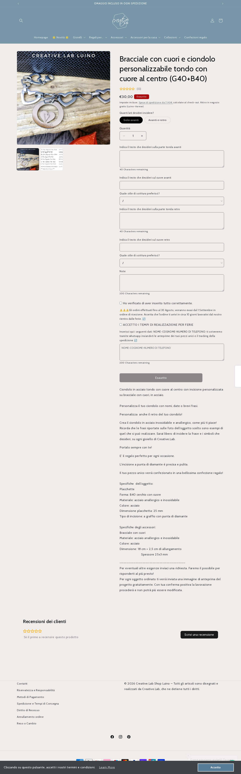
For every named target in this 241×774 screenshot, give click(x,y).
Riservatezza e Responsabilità (36, 690)
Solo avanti (133, 120)
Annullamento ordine (30, 717)
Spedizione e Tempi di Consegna (38, 703)
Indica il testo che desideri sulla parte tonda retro (150, 209)
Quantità (125, 128)
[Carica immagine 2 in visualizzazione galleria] (52, 159)
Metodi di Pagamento (30, 697)
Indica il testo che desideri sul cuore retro (145, 239)
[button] (21, 20)
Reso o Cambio (27, 723)
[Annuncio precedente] (18, 3)
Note (123, 271)
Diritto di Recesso (28, 710)
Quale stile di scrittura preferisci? (140, 193)
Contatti (22, 683)
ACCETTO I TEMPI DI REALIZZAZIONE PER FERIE (158, 325)
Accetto (215, 767)
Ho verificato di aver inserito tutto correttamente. (158, 303)
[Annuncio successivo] (223, 3)
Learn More (107, 767)
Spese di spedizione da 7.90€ (156, 102)
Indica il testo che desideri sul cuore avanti (145, 177)
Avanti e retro (160, 120)
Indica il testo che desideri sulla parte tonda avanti (150, 147)
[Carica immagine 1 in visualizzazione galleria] (28, 159)
